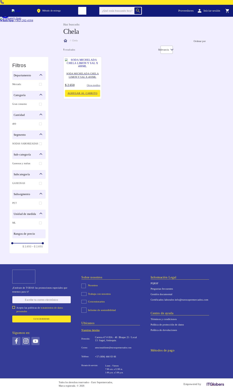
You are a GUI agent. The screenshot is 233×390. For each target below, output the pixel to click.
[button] (48, 11)
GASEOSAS (18, 183)
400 (14, 124)
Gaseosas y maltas (21, 163)
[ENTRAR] (208, 10)
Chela (75, 40)
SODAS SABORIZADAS (25, 143)
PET (14, 203)
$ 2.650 (27, 246)
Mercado (16, 84)
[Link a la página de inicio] (65, 40)
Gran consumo (19, 104)
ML (14, 223)
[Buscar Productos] (137, 10)
